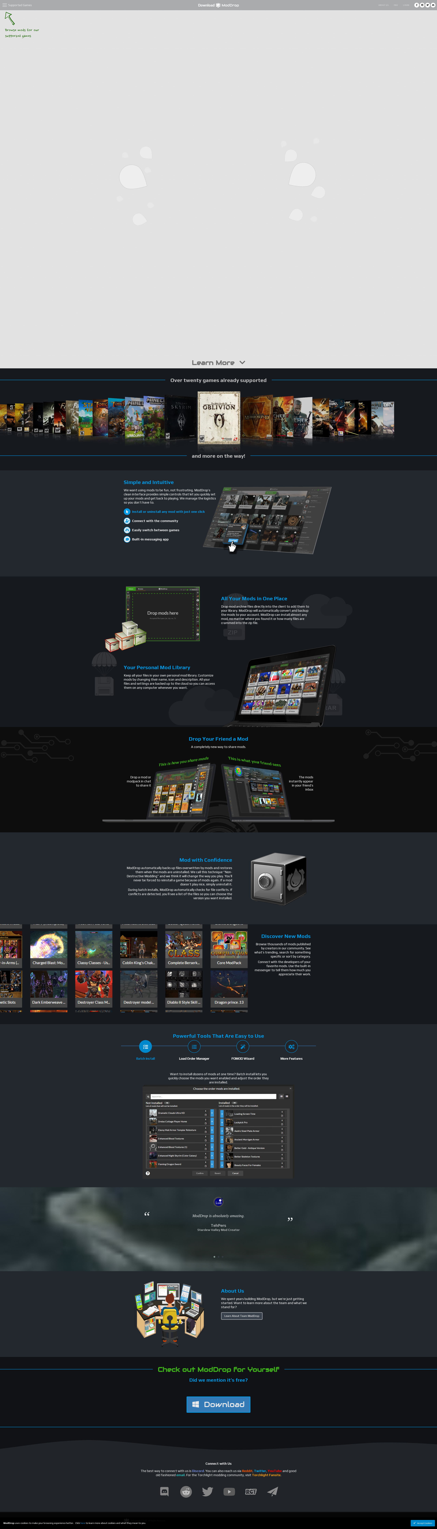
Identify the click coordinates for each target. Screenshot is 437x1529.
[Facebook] (416, 5)
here (82, 1523)
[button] (214, 1257)
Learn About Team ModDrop (241, 1316)
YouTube (275, 1471)
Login (406, 5)
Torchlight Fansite (266, 1475)
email (180, 1475)
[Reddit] (422, 5)
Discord (198, 1471)
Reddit (247, 1471)
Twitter (260, 1471)
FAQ (396, 5)
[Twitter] (427, 5)
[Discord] (433, 5)
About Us (383, 5)
